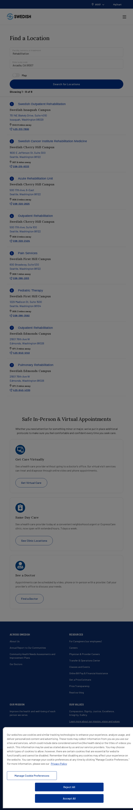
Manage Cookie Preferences (32, 775)
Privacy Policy (59, 763)
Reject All (69, 787)
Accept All (69, 798)
